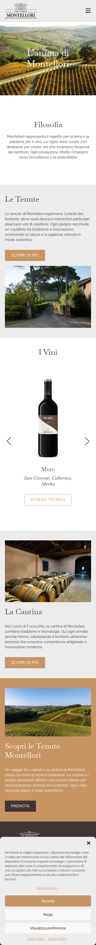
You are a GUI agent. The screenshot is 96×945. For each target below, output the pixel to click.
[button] (88, 843)
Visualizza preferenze (48, 928)
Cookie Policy (36, 939)
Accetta (48, 901)
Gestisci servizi (47, 888)
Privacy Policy (57, 939)
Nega (48, 914)
